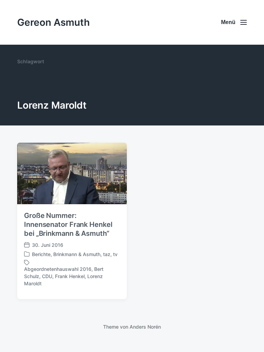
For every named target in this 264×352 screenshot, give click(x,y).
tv (115, 254)
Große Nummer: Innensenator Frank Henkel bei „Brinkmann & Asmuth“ (68, 224)
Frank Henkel (70, 276)
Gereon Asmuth (53, 22)
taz (106, 254)
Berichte (41, 254)
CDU (47, 276)
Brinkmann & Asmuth (76, 254)
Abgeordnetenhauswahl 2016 (57, 269)
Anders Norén (145, 327)
